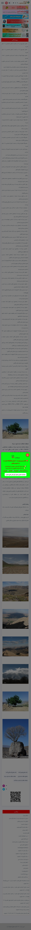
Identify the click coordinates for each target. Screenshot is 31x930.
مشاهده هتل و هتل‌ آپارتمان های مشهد (15, 474)
